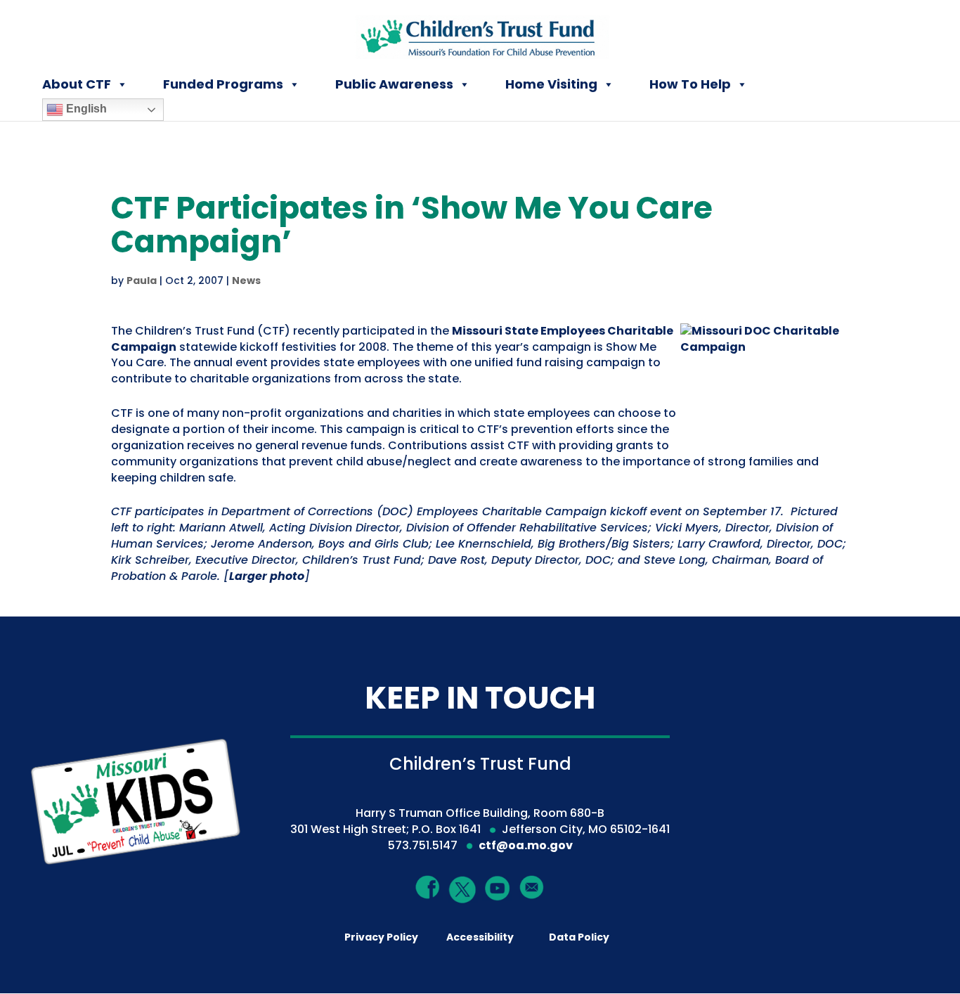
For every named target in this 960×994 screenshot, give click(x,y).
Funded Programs (223, 84)
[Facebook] (428, 887)
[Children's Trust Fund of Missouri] (481, 34)
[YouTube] (497, 887)
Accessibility (480, 937)
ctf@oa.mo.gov (526, 845)
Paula (142, 280)
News (246, 280)
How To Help (690, 84)
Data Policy (579, 937)
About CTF (76, 84)
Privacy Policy (381, 937)
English (85, 109)
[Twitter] (463, 890)
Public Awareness (394, 84)
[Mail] (532, 887)
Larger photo (266, 576)
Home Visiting (551, 84)
